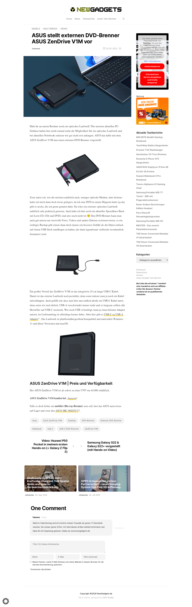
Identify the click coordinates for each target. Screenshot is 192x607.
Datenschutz (141, 272)
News (77, 18)
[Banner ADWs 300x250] (152, 111)
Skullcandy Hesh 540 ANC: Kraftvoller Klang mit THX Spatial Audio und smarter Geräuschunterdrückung (48, 483)
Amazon (71, 398)
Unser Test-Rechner (106, 18)
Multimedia (50, 28)
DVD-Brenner (88, 420)
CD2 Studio (108, 597)
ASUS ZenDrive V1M (52, 420)
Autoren (139, 275)
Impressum (141, 270)
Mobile (36, 28)
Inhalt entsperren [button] (152, 66)
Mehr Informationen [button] (152, 61)
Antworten (119, 528)
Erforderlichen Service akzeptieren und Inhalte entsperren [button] (152, 78)
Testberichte (89, 18)
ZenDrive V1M (91, 429)
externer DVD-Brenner (111, 420)
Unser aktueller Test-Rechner (148, 278)
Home (69, 18)
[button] (5, 601)
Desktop (72, 420)
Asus (34, 420)
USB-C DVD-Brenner (69, 429)
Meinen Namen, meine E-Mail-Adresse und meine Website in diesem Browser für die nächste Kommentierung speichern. (68, 563)
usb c (50, 429)
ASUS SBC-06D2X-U (66, 410)
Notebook (36, 429)
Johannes (36, 48)
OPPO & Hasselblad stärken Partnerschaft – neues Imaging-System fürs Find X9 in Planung (101, 484)
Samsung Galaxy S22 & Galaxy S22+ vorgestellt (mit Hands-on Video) (103, 446)
